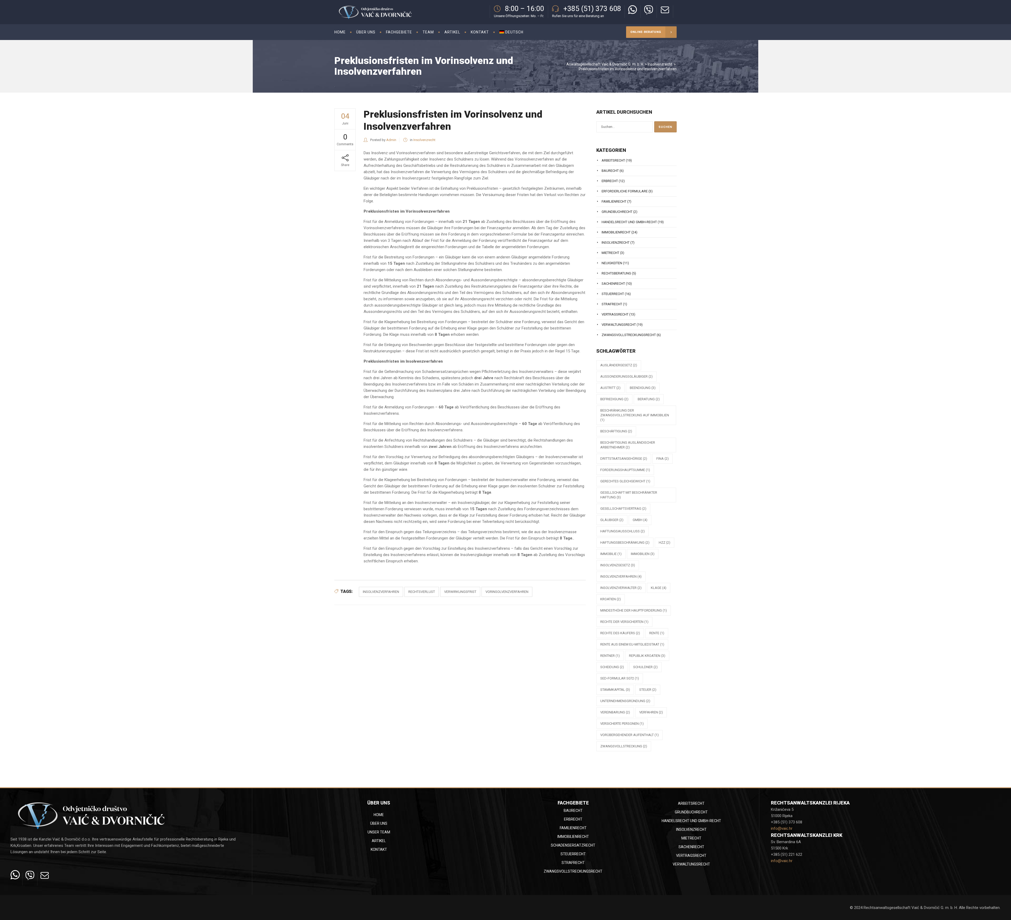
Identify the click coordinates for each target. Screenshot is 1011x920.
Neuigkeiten (612, 263)
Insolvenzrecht (660, 64)
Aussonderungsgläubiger (626, 376)
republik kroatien (647, 656)
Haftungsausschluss (622, 531)
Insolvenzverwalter (621, 588)
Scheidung (612, 667)
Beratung (649, 399)
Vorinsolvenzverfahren (506, 592)
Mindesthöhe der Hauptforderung (633, 610)
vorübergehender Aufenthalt (629, 735)
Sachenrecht (613, 284)
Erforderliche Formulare (625, 191)
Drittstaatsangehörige (623, 459)
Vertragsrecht (615, 314)
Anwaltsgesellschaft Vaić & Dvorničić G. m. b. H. (605, 64)
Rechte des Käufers (620, 633)
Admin (391, 140)
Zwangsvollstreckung (623, 746)
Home (379, 815)
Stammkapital (615, 690)
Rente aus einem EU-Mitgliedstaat (632, 644)
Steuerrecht (613, 294)
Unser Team (379, 832)
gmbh (640, 520)
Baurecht (610, 171)
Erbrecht (610, 181)
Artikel (379, 841)
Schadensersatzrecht (573, 845)
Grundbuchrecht (617, 212)
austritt (610, 388)
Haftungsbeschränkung (625, 542)
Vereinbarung (615, 712)
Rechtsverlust (421, 592)
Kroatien (610, 599)
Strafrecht (612, 304)
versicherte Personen (622, 724)
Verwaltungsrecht (619, 325)
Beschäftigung (616, 431)
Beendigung (643, 388)
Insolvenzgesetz (617, 565)
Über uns (378, 823)
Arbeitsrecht (613, 160)
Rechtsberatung (616, 273)
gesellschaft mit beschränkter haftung (628, 495)
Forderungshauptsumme (625, 470)
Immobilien (643, 554)
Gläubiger (611, 520)
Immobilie (611, 554)
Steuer (647, 690)
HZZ (664, 542)
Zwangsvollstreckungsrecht (629, 335)
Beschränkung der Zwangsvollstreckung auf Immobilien (634, 415)
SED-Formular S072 (619, 678)
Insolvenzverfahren (381, 592)
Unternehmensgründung (625, 701)
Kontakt (379, 849)
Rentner (610, 656)
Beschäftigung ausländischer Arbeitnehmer (627, 445)
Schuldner (645, 667)
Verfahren (651, 712)
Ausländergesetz (618, 365)
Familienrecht (614, 201)
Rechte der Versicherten (624, 622)
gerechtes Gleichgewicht (625, 481)
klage (658, 588)
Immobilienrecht (616, 232)
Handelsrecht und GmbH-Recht (629, 222)
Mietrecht (610, 253)
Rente (656, 633)
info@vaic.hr (781, 828)
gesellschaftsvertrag (623, 509)
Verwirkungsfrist (460, 592)
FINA (662, 459)
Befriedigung (614, 399)
